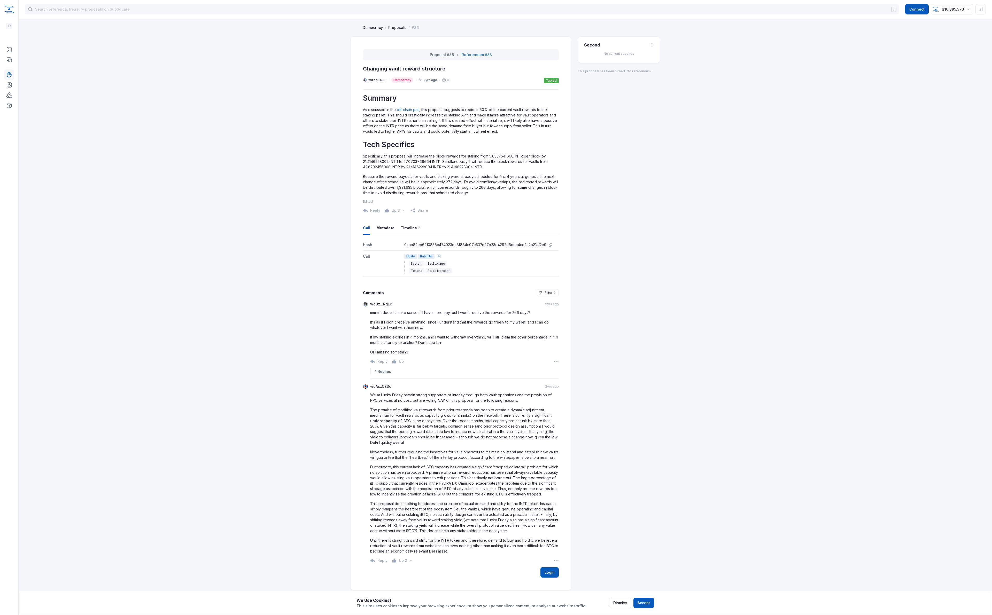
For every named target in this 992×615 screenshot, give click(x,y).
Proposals (397, 27)
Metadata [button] (385, 228)
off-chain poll (408, 109)
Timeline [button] (410, 228)
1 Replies (383, 371)
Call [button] (366, 228)
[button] (9, 49)
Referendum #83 (477, 54)
